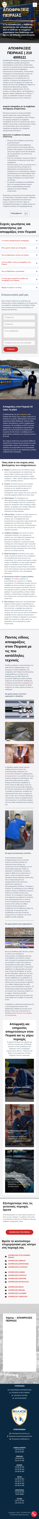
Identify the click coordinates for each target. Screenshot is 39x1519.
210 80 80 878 (19, 1467)
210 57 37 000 (19, 1460)
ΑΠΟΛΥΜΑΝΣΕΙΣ (21, 1398)
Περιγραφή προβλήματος (21, 1439)
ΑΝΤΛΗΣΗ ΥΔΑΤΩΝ (20, 1395)
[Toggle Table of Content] (25, 213)
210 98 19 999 (19, 1483)
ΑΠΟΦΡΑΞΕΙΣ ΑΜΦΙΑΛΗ (17, 1260)
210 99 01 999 (19, 1485)
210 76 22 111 (19, 1449)
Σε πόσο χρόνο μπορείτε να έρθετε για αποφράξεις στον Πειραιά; (15, 279)
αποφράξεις (23, 414)
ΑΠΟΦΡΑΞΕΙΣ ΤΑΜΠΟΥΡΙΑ (17, 1296)
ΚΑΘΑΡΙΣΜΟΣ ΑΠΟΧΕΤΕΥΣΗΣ (20, 1390)
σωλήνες (16, 579)
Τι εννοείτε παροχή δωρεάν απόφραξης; (15, 240)
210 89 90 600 (19, 1479)
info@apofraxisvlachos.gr (21, 1433)
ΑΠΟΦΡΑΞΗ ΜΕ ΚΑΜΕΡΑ (20, 1392)
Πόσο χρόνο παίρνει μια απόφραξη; (14, 248)
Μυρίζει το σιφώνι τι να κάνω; (12, 287)
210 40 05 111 (19, 1458)
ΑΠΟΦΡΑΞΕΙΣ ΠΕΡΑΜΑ (16, 1290)
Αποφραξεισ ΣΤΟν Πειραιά (19, 1232)
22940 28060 (19, 1494)
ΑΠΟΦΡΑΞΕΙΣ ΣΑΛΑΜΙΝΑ (17, 1293)
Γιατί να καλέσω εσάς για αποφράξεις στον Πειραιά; (16, 263)
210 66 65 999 (19, 1471)
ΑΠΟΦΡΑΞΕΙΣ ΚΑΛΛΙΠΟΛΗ (17, 1267)
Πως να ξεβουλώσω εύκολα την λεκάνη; (15, 255)
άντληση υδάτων (22, 1184)
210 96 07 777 (19, 1481)
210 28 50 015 (19, 1469)
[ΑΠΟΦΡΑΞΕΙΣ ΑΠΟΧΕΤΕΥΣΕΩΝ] (4, 5)
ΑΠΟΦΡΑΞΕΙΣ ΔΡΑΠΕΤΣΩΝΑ (18, 1264)
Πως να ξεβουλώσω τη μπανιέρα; (13, 271)
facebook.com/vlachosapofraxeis (20, 1436)
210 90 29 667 (19, 1452)
